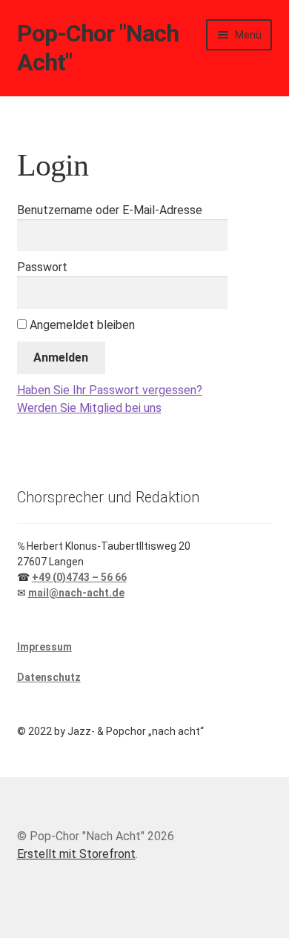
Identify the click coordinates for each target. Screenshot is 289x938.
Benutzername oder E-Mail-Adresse (109, 210)
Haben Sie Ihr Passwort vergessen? (109, 390)
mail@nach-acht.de (76, 593)
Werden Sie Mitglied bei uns (89, 408)
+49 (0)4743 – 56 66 (79, 577)
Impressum (44, 647)
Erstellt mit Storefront (76, 854)
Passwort (42, 267)
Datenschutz (49, 677)
